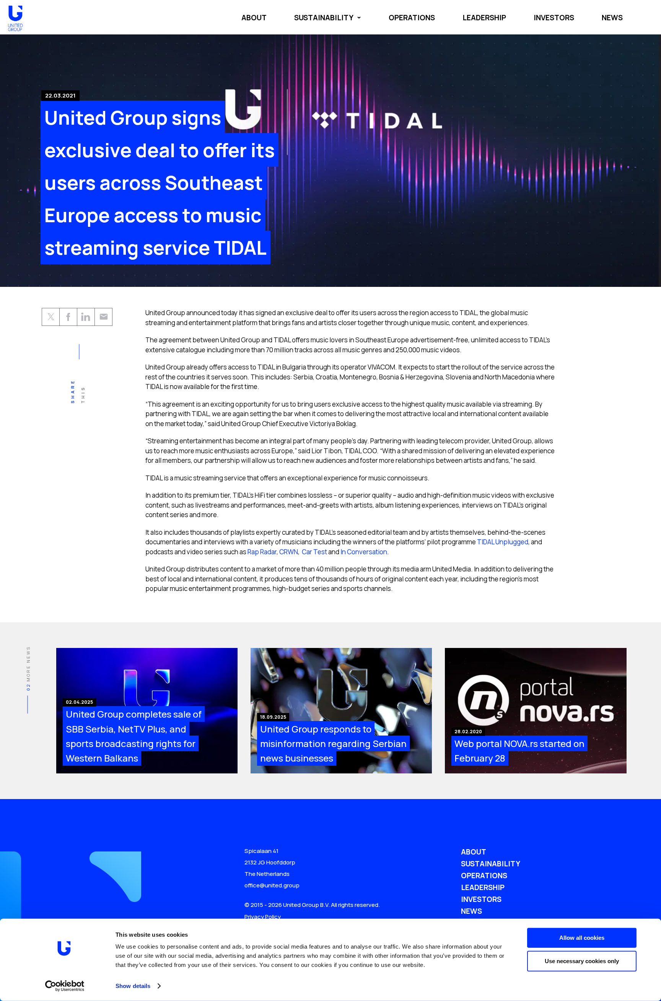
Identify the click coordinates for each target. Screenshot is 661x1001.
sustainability (323, 18)
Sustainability (490, 864)
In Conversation (363, 551)
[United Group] (15, 25)
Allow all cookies (581, 937)
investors (554, 18)
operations (412, 18)
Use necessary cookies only (582, 960)
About (254, 18)
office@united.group (272, 885)
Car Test (314, 551)
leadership (484, 18)
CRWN (288, 551)
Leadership (483, 887)
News (471, 911)
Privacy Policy (262, 917)
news (612, 18)
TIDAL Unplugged (502, 541)
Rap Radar (261, 551)
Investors (481, 899)
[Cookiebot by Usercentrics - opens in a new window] (64, 986)
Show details (133, 986)
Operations (484, 876)
